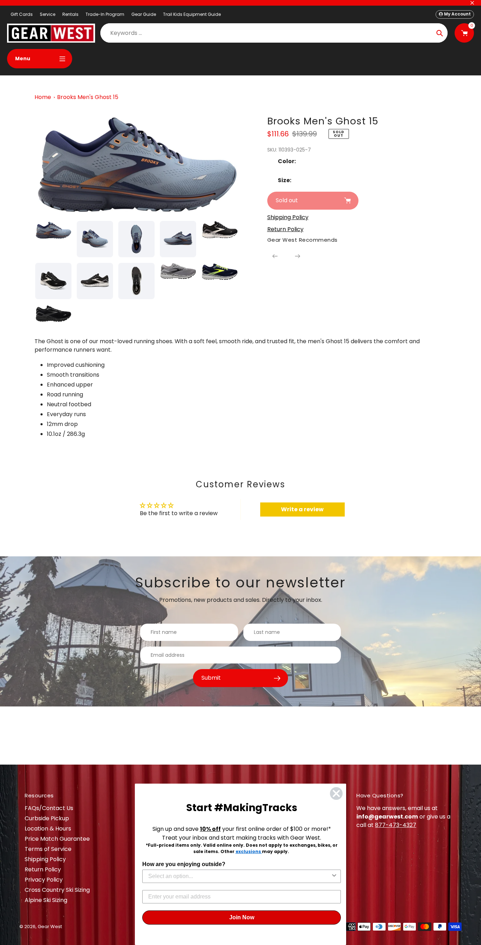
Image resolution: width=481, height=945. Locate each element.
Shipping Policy (45, 859)
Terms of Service (48, 849)
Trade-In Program (105, 14)
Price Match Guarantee (57, 839)
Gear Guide (143, 14)
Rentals (70, 14)
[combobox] (239, 876)
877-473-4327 (395, 825)
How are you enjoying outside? (183, 864)
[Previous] (275, 256)
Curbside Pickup (47, 818)
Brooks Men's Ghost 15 (87, 97)
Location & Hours (48, 828)
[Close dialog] (336, 793)
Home (43, 97)
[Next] (297, 256)
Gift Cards (22, 14)
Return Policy (43, 869)
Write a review (302, 509)
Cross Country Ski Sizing (57, 890)
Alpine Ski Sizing (46, 900)
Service (47, 14)
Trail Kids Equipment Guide (192, 14)
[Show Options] (334, 876)
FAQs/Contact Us (49, 808)
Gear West (50, 926)
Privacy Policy (44, 880)
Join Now (241, 917)
